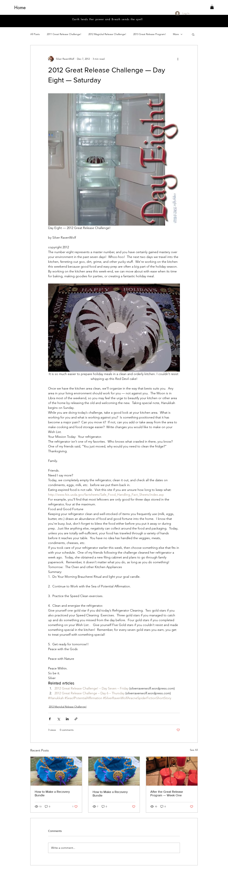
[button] (212, 7)
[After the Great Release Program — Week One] (172, 771)
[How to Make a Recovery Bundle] (56, 771)
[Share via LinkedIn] (67, 719)
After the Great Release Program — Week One (166, 793)
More (176, 34)
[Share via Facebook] (49, 719)
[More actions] (178, 59)
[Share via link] (76, 719)
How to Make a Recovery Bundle (52, 793)
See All (194, 749)
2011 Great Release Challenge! (64, 34)
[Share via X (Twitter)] (58, 719)
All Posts (35, 34)
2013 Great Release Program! (149, 34)
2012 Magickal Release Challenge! (107, 34)
